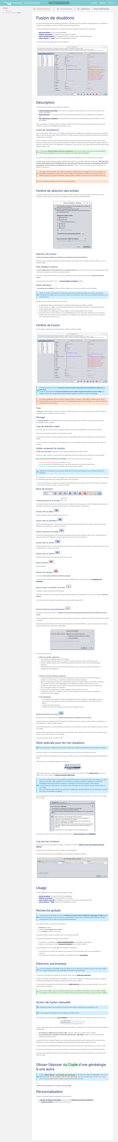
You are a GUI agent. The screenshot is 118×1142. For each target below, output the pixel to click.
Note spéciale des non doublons (48, 118)
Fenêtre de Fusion (44, 114)
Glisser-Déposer (44, 38)
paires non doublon (47, 1102)
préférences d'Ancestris (84, 975)
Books (103, 3)
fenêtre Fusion (94, 773)
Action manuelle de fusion (46, 36)
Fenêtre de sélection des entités (48, 110)
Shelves (94, 3)
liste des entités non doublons (69, 281)
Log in (112, 3)
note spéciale (84, 955)
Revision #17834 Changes (101, 9)
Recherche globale (44, 32)
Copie (52, 38)
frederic (19, 12)
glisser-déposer (50, 1074)
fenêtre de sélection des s (85, 834)
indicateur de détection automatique (50, 1100)
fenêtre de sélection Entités (65, 775)
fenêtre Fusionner (74, 984)
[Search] (50, 3)
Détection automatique (45, 34)
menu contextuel (62, 1017)
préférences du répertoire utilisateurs (82, 1100)
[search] (59, 2)
